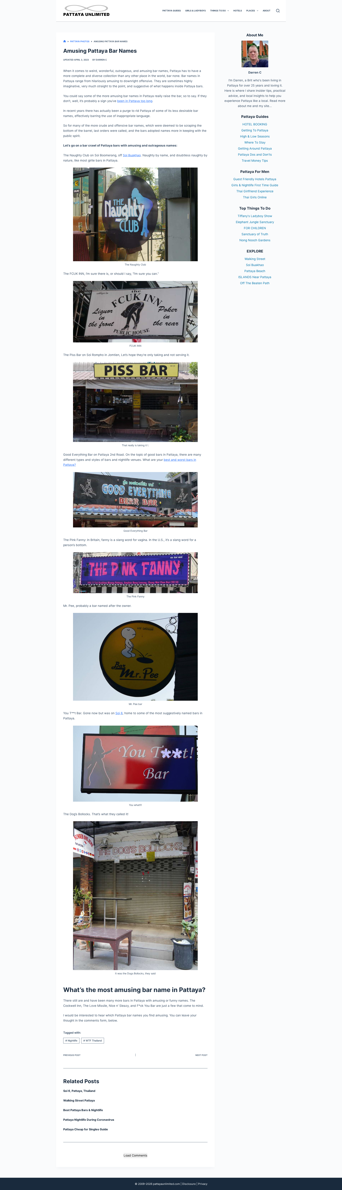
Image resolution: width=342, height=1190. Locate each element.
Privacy (202, 1184)
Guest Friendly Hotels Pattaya (254, 179)
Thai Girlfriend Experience (254, 191)
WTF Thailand (92, 1040)
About (266, 10)
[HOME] (64, 41)
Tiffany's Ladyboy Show (255, 216)
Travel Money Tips (255, 160)
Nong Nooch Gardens (254, 240)
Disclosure (189, 1184)
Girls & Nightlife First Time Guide (254, 185)
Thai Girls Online (255, 197)
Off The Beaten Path (255, 283)
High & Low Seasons (255, 136)
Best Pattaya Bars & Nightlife (83, 1110)
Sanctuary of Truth (255, 234)
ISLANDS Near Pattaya (254, 277)
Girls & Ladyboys (195, 10)
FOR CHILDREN (255, 228)
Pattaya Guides (171, 10)
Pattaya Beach (254, 271)
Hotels (237, 10)
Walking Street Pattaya (79, 1100)
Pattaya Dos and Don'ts (255, 154)
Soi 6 (119, 713)
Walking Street (255, 259)
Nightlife (71, 1040)
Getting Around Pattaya (255, 148)
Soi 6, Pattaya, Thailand (79, 1091)
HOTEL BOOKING (254, 124)
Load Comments (135, 1155)
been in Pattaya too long (134, 101)
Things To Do (218, 10)
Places (250, 10)
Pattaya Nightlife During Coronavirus (88, 1119)
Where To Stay (254, 142)
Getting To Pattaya (254, 130)
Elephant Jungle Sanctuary (255, 222)
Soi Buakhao (132, 155)
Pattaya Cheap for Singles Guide (85, 1129)
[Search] (278, 10)
